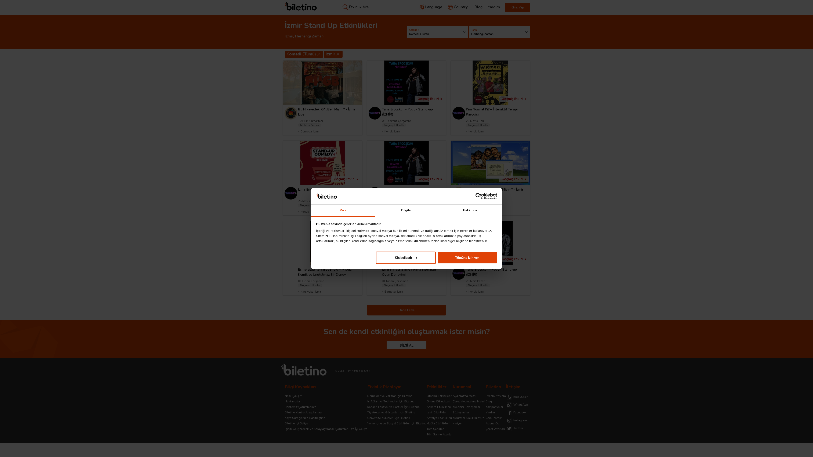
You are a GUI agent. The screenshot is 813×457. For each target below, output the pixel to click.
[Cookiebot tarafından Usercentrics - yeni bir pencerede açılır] (478, 196)
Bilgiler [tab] (406, 210)
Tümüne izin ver (467, 257)
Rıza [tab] (343, 210)
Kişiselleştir (403, 257)
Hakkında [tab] (470, 210)
